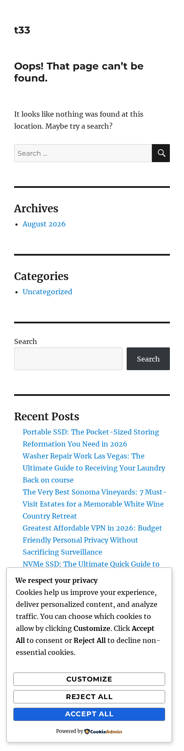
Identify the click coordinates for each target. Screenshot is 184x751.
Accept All (89, 714)
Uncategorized (47, 291)
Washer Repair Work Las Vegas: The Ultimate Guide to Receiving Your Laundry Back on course (94, 468)
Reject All (89, 697)
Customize (89, 679)
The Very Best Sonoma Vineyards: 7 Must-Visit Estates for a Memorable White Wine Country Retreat (95, 504)
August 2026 (44, 224)
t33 (22, 30)
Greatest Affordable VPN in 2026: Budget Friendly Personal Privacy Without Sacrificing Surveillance (92, 540)
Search (25, 341)
